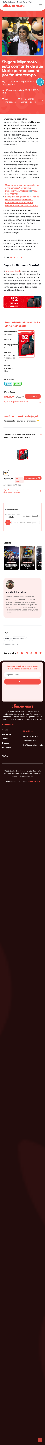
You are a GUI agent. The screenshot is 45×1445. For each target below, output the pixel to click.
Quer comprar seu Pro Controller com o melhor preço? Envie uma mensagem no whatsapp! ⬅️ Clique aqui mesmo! (23, 189)
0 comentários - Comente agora (28, 100)
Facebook (6, 747)
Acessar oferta (31, 478)
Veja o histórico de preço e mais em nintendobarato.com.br (16, 491)
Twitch (5, 738)
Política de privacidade (33, 745)
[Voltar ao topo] (40, 1440)
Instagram (6, 734)
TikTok (5, 756)
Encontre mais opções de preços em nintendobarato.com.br (16, 402)
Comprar (31, 396)
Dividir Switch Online (25, 2)
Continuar (22, 682)
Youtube (6, 730)
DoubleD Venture (34, 781)
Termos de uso (29, 741)
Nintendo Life (16, 257)
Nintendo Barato (9, 2)
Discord (5, 743)
